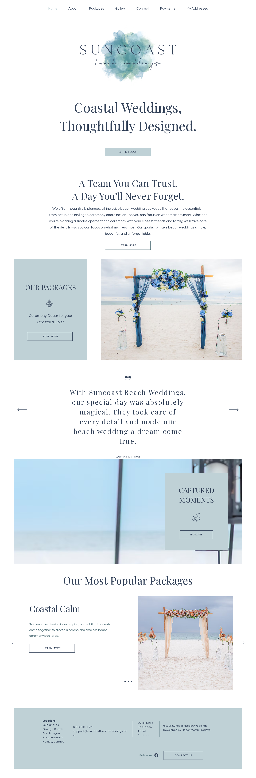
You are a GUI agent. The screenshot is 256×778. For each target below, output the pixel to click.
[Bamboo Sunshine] (124, 681)
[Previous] (22, 410)
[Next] (234, 410)
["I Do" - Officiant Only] (131, 681)
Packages (145, 727)
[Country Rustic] (128, 681)
